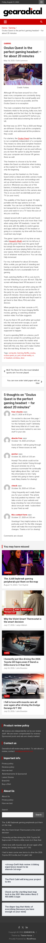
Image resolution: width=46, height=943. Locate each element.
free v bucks (17, 412)
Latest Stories (8, 777)
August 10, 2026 (10, 585)
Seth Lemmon (22, 61)
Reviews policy (8, 767)
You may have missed (16, 546)
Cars (7, 653)
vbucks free (17, 438)
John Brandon (21, 668)
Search (5, 810)
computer (12, 353)
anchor (15, 454)
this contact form (19, 515)
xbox (22, 358)
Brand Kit (5, 781)
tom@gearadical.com (24, 751)
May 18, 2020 (9, 61)
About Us (6, 796)
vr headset (8, 358)
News (17, 609)
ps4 (19, 355)
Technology (10, 613)
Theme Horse (26, 935)
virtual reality (26, 355)
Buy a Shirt (6, 784)
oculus (32, 353)
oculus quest (9, 355)
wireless (16, 358)
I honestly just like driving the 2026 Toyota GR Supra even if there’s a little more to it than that (22, 662)
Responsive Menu (41, 2)
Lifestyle (9, 609)
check (14, 486)
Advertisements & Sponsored (14, 774)
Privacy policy (7, 763)
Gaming (7, 44)
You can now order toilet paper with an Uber (23, 381)
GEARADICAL (29, 932)
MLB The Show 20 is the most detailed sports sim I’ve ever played (22, 371)
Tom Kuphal (23, 585)
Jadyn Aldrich (21, 625)
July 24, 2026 (9, 668)
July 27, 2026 (9, 625)
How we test (7, 770)
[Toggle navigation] (5, 22)
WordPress (31, 939)
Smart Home (26, 609)
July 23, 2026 (9, 711)
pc (16, 355)
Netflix (26, 353)
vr (33, 355)
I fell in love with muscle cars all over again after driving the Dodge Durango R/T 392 (22, 705)
